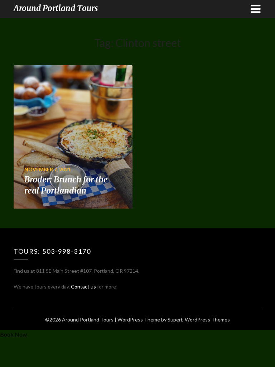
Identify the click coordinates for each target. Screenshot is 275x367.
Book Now (13, 334)
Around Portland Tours (56, 8)
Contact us (83, 286)
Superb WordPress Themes (199, 319)
